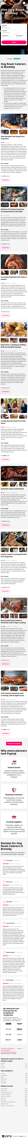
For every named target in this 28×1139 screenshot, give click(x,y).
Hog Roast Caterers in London (8, 1052)
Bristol (2, 1077)
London (3, 1073)
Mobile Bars (4, 1090)
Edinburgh (3, 1083)
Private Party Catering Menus (8, 1102)
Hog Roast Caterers (5, 1050)
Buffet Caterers (4, 1104)
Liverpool (3, 1081)
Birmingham (4, 1075)
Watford (3, 1063)
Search (18, 3)
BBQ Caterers (4, 1088)
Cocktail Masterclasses (6, 1092)
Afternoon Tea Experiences (7, 1105)
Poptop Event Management (7, 1048)
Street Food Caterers (6, 1096)
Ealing (2, 1065)
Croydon (3, 1067)
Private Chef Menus (6, 1094)
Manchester (4, 1079)
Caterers (19, 1048)
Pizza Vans (3, 1098)
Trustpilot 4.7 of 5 (19, 1136)
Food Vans (3, 1100)
